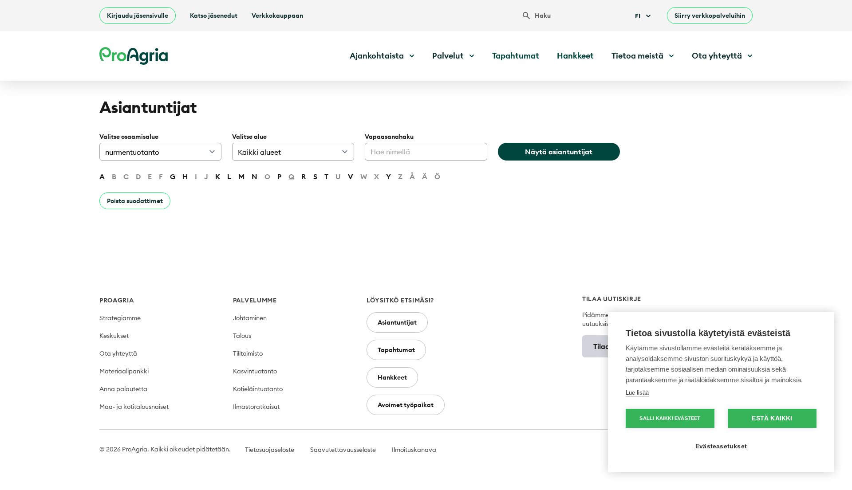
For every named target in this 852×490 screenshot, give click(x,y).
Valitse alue (249, 137)
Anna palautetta (123, 389)
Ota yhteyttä (118, 353)
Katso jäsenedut (213, 16)
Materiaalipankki (124, 371)
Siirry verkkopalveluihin (709, 16)
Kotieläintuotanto (258, 389)
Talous (242, 336)
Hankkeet (575, 56)
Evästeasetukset (721, 446)
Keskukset (114, 336)
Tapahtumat (515, 56)
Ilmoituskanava (414, 450)
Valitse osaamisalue (128, 137)
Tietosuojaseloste (269, 450)
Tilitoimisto (248, 353)
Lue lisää (637, 392)
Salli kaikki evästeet (669, 418)
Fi (637, 16)
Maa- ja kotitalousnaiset (134, 407)
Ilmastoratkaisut (256, 407)
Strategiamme (120, 318)
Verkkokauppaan (277, 16)
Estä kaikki (772, 418)
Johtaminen (250, 318)
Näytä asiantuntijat (558, 151)
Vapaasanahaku (389, 137)
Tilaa (601, 346)
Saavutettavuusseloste (343, 450)
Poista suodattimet (135, 201)
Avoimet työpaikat (406, 405)
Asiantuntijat (397, 322)
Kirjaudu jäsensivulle (137, 16)
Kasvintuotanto (255, 371)
